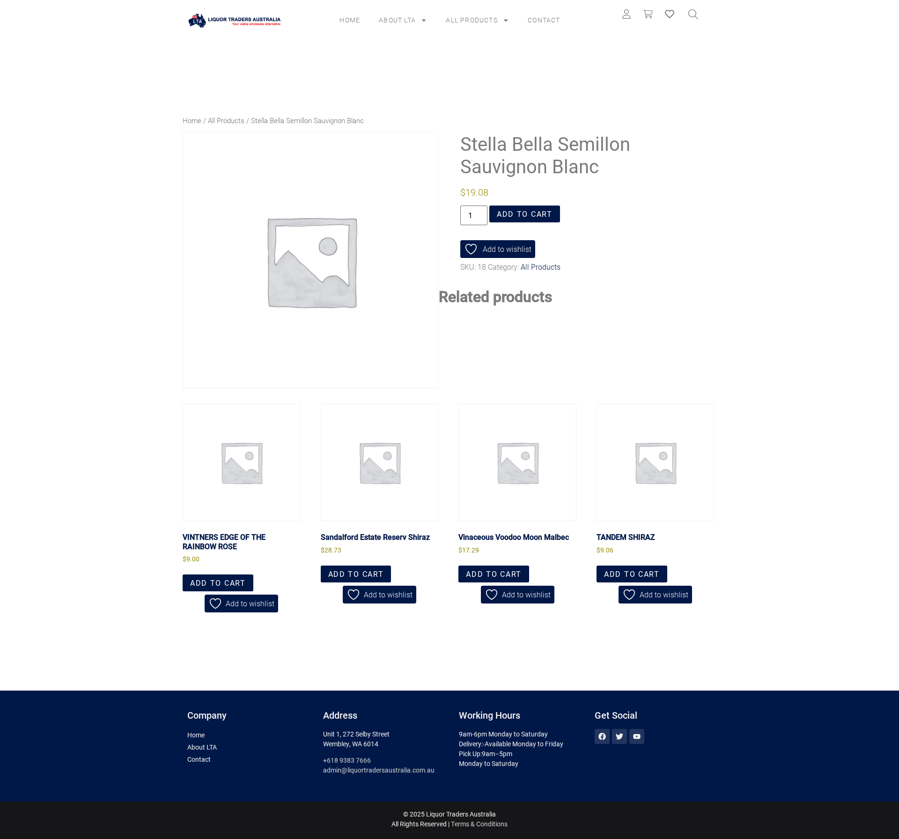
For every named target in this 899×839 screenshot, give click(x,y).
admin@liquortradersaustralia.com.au (379, 769)
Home (349, 19)
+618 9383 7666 (347, 760)
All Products (471, 19)
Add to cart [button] (218, 583)
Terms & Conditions (479, 823)
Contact (544, 19)
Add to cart (525, 214)
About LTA (397, 19)
